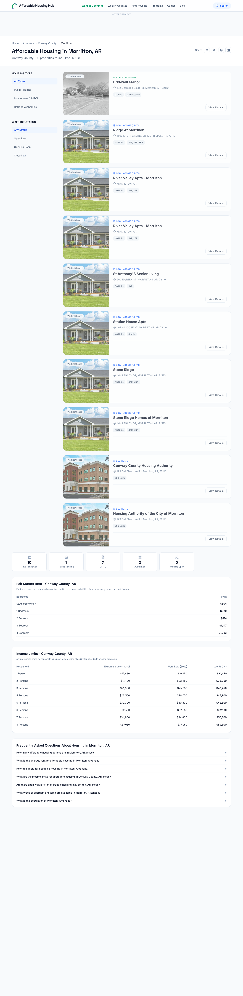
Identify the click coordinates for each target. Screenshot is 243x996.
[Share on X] (214, 50)
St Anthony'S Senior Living (136, 274)
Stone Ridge (123, 370)
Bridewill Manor (126, 82)
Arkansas (28, 43)
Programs (157, 5)
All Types (19, 81)
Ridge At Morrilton (128, 130)
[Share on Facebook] (221, 50)
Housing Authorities (25, 106)
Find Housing (139, 5)
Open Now (20, 138)
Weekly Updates (117, 5)
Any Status (20, 129)
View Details (216, 107)
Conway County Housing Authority (143, 465)
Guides (171, 5)
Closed (20, 155)
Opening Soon (22, 146)
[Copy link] (207, 50)
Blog (182, 5)
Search (224, 5)
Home (15, 43)
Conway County (47, 43)
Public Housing (22, 89)
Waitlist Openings (93, 5)
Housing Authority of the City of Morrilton (148, 513)
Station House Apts (129, 322)
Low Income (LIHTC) (26, 98)
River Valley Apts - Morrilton (137, 178)
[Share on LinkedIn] (228, 50)
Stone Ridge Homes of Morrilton (140, 418)
